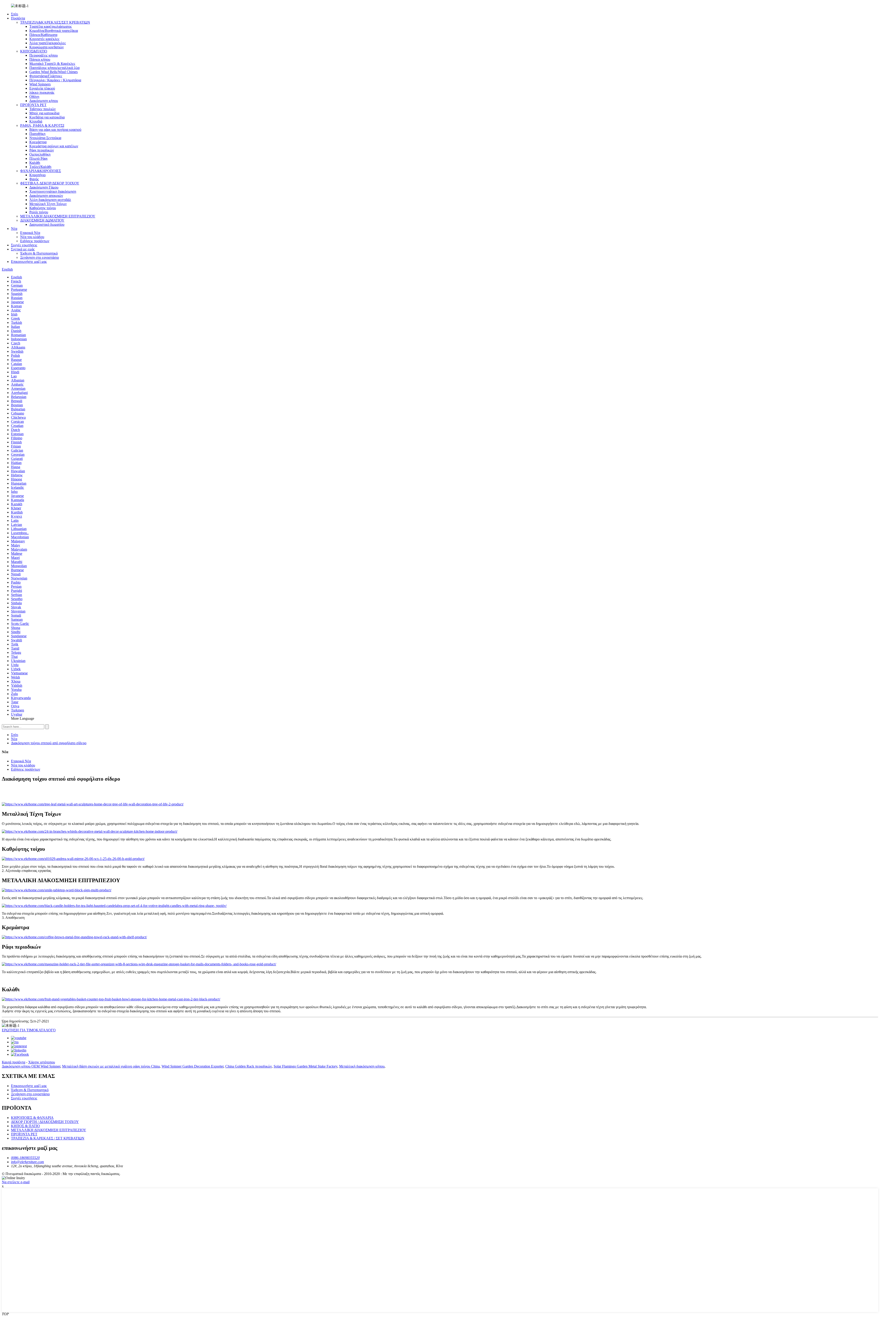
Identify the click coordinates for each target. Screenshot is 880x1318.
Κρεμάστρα (38, 142)
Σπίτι (14, 14)
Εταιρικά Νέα (30, 233)
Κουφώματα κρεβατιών (46, 47)
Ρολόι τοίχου (38, 212)
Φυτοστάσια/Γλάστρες (45, 76)
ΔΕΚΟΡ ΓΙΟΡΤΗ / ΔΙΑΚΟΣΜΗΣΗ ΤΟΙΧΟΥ (45, 1122)
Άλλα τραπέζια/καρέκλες (47, 43)
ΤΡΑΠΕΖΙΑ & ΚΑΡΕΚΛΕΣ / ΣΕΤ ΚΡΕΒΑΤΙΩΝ (47, 1138)
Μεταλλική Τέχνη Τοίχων (48, 204)
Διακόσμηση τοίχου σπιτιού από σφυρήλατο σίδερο (48, 743)
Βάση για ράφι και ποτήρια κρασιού (55, 130)
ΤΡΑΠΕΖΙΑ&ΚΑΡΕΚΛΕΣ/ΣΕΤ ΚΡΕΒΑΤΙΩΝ (55, 22)
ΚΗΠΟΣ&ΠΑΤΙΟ (33, 51)
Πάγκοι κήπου (39, 59)
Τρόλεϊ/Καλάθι (40, 167)
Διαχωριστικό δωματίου (46, 224)
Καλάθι (34, 163)
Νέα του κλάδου (32, 237)
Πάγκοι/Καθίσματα (43, 35)
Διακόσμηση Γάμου (43, 187)
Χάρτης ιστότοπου (41, 1062)
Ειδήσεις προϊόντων (34, 241)
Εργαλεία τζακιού (42, 88)
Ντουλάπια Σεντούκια (45, 138)
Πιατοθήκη (37, 134)
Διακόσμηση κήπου (43, 101)
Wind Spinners (40, 84)
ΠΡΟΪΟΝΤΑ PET (33, 105)
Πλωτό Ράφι (38, 158)
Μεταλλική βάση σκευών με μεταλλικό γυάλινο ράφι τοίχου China (111, 1066)
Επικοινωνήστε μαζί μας (29, 262)
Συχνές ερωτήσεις (24, 245)
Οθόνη (34, 97)
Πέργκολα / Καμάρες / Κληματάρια (55, 80)
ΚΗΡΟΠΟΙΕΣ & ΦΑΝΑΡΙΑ (32, 1118)
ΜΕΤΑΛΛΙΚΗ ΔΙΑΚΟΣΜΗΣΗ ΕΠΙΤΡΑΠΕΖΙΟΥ (57, 216)
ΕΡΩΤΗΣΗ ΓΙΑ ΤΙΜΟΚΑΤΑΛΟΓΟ (29, 1030)
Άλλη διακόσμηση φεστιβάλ (50, 200)
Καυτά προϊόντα (13, 1062)
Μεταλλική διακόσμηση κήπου (362, 1066)
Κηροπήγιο (37, 175)
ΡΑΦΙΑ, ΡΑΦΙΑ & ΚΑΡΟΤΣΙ (42, 125)
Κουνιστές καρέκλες (44, 39)
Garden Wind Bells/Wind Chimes (53, 72)
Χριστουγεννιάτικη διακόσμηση (52, 191)
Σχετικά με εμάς (23, 249)
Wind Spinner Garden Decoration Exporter (192, 1066)
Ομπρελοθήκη (39, 154)
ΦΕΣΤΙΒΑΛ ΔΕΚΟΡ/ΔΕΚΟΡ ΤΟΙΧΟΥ (49, 183)
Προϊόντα (18, 18)
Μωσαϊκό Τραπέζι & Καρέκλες (52, 64)
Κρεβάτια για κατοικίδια (47, 117)
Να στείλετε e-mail (16, 1182)
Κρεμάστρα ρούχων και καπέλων (53, 146)
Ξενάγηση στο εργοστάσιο (39, 257)
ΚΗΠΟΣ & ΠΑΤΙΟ (25, 1126)
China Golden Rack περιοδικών (248, 1066)
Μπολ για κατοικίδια (44, 113)
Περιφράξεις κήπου (43, 55)
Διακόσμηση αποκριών (46, 196)
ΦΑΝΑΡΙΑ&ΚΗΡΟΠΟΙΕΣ (40, 171)
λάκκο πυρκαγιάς (41, 92)
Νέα (14, 229)
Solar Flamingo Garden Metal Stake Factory (305, 1066)
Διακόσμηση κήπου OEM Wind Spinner (31, 1066)
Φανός (34, 179)
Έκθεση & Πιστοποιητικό (39, 253)
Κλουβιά (35, 121)
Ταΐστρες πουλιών (42, 109)
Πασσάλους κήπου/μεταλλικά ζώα (54, 68)
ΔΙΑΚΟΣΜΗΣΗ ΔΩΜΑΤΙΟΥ (42, 220)
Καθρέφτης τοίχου (42, 208)
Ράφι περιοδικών (41, 150)
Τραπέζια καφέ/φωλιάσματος (50, 26)
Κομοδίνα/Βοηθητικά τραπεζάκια (53, 31)
